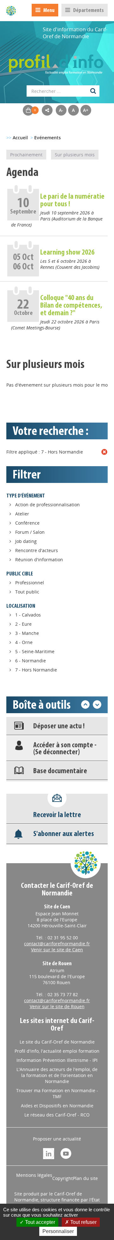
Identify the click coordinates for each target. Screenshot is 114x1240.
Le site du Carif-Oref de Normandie (57, 1042)
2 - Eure (23, 624)
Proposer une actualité (57, 1139)
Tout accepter (39, 1222)
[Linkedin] (48, 1153)
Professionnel (29, 583)
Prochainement (26, 155)
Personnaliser (58, 1231)
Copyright (62, 1178)
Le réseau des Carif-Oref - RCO (57, 1115)
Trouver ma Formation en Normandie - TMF (57, 1093)
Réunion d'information (39, 560)
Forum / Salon (30, 532)
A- (61, 110)
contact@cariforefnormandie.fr (57, 944)
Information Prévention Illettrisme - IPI (57, 1060)
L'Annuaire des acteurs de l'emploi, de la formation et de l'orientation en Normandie (57, 1075)
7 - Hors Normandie (36, 670)
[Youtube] (65, 1153)
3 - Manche (27, 633)
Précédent (85, 704)
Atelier (22, 514)
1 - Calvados (28, 615)
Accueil (20, 138)
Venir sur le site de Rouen (57, 1006)
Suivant (97, 704)
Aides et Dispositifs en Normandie (57, 1106)
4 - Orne (24, 642)
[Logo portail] (57, 61)
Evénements (47, 138)
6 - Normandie (30, 661)
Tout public (27, 592)
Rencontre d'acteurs (36, 550)
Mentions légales (34, 1175)
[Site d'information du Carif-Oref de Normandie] (11, 11)
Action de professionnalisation (47, 505)
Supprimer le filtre (104, 452)
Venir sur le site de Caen (57, 950)
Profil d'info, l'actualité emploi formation (57, 1051)
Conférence (27, 523)
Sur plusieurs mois (75, 155)
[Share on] (47, 110)
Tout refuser (83, 1222)
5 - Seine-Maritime (34, 651)
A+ (85, 110)
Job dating (26, 541)
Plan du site (85, 1178)
